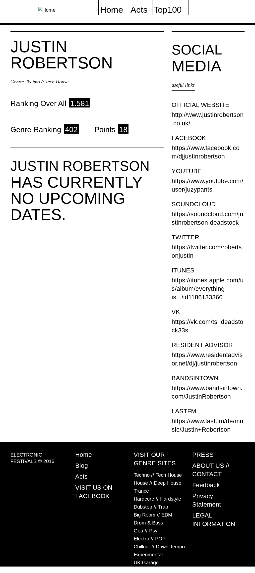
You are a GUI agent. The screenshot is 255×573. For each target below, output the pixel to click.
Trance (141, 491)
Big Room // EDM (153, 515)
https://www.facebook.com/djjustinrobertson (206, 152)
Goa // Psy (145, 530)
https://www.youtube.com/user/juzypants (207, 185)
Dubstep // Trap (151, 507)
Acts (81, 476)
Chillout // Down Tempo (159, 546)
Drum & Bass (148, 522)
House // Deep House (157, 483)
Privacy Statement (206, 500)
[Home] (47, 9)
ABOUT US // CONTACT (210, 469)
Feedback (206, 484)
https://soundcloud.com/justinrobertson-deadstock (207, 218)
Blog (81, 465)
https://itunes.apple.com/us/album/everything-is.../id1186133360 (208, 289)
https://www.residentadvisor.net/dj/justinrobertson (207, 359)
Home (83, 454)
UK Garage (146, 562)
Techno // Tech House (47, 81)
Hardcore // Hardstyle (157, 499)
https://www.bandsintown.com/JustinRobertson (207, 392)
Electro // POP (150, 538)
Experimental (148, 554)
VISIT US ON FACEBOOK (93, 491)
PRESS (203, 454)
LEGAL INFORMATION (213, 519)
